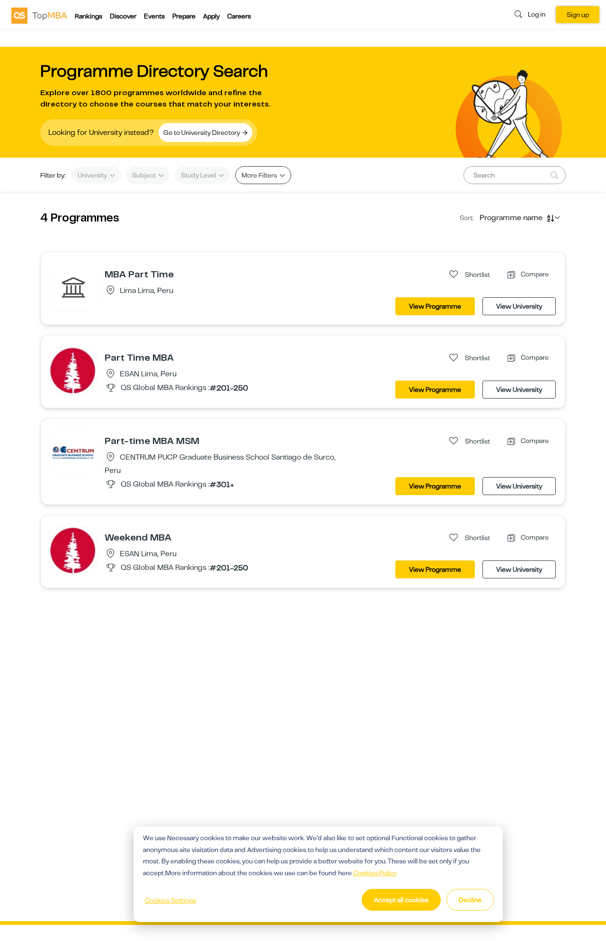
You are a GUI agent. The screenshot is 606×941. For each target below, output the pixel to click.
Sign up (578, 14)
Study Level (199, 175)
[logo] (39, 15)
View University (519, 306)
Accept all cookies (401, 900)
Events (154, 16)
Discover (123, 16)
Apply (211, 16)
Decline (470, 900)
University (93, 175)
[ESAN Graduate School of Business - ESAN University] (73, 370)
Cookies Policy (375, 873)
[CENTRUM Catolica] (73, 453)
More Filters (259, 175)
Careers (239, 16)
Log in (536, 14)
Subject (144, 175)
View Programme (435, 306)
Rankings (88, 16)
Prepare (184, 16)
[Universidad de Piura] (73, 287)
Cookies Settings (170, 900)
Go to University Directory (202, 132)
